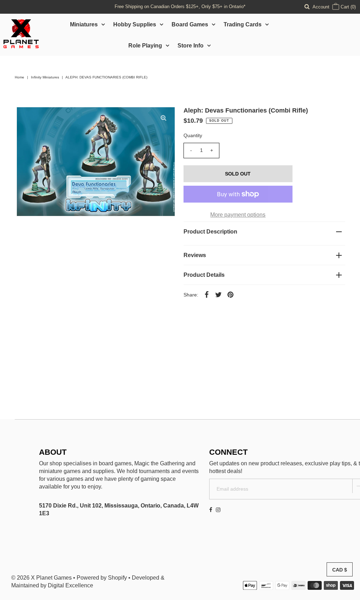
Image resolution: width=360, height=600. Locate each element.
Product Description (210, 232)
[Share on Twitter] (218, 294)
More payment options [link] (237, 215)
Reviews (195, 255)
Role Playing (145, 46)
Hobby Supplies (134, 24)
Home (19, 77)
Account (321, 6)
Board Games (190, 24)
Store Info (191, 46)
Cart (347, 6)
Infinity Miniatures (45, 77)
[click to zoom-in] (163, 118)
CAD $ (339, 570)
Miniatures (84, 24)
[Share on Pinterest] (230, 294)
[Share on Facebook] (206, 294)
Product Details (204, 275)
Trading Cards (243, 24)
